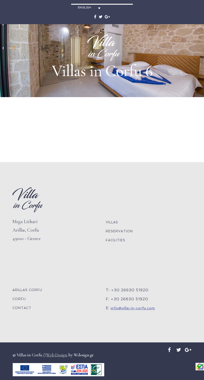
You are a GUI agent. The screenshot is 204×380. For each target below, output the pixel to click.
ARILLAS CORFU (27, 290)
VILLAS (112, 222)
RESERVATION (119, 231)
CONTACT (21, 308)
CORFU (19, 299)
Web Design (56, 355)
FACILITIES (115, 240)
